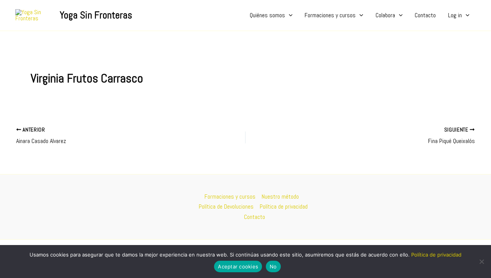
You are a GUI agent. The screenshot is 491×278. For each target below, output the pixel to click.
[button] (289, 15)
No (273, 266)
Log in (455, 15)
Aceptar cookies (238, 266)
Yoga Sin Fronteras (96, 15)
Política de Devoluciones (226, 206)
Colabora (385, 15)
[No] (481, 261)
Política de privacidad (284, 206)
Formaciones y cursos (330, 15)
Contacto (425, 15)
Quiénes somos (267, 15)
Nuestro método (280, 196)
